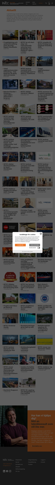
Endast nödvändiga (35, 244)
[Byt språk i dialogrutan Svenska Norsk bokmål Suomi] (41, 234)
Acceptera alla (20, 244)
